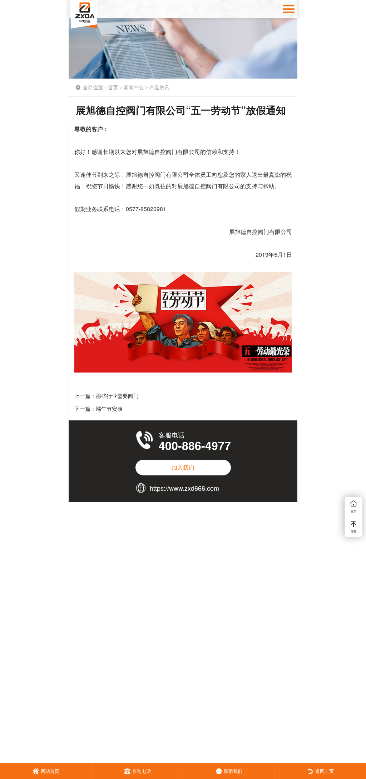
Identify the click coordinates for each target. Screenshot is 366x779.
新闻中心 (134, 87)
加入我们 (183, 467)
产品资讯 (159, 87)
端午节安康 (109, 408)
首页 (113, 87)
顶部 (354, 531)
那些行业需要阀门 (117, 395)
